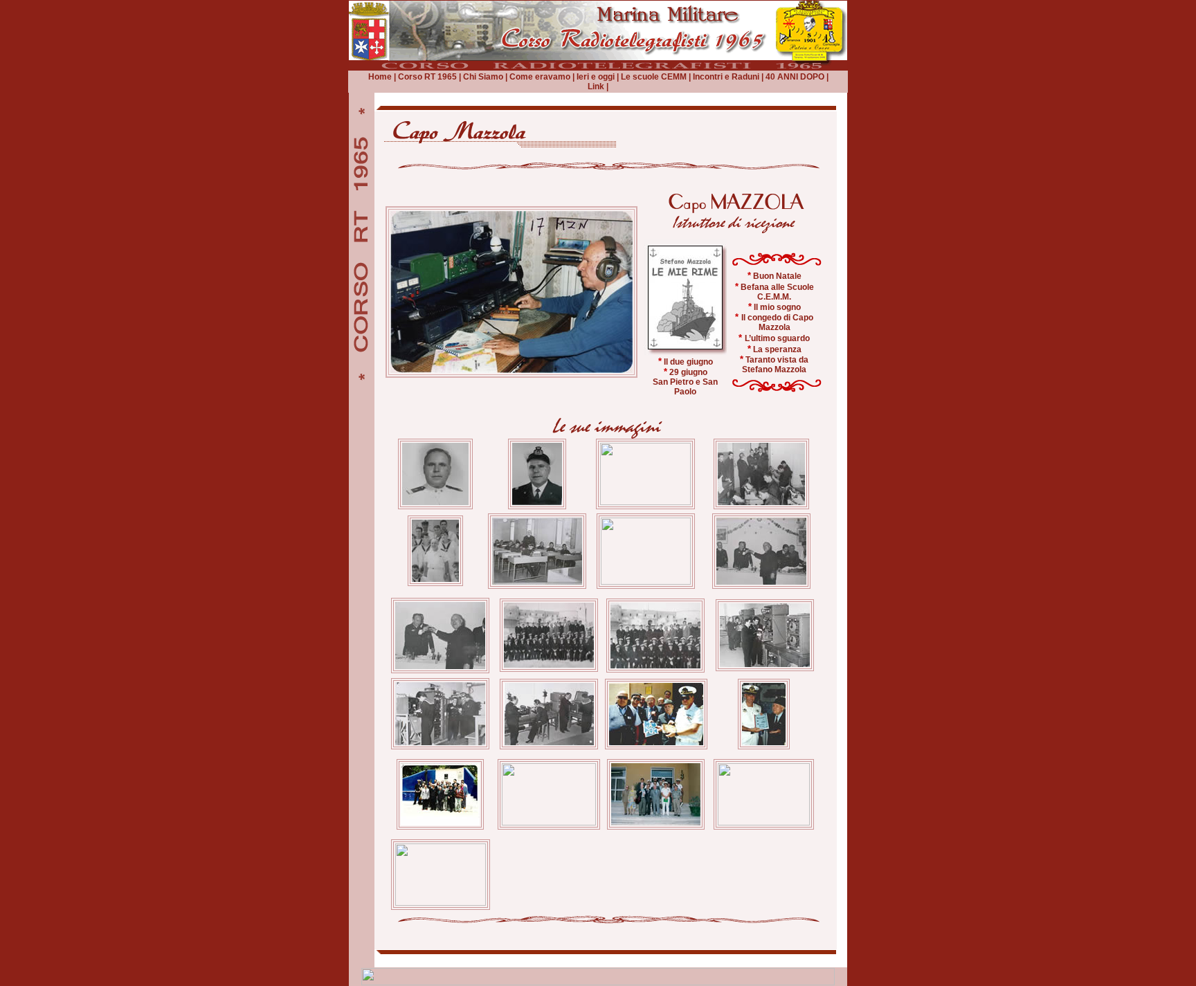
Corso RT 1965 (427, 77)
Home (380, 77)
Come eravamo (539, 77)
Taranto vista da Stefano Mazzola (775, 364)
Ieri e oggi (594, 77)
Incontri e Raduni (725, 77)
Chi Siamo (483, 77)
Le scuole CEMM (654, 77)
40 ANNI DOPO (794, 77)
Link (596, 86)
